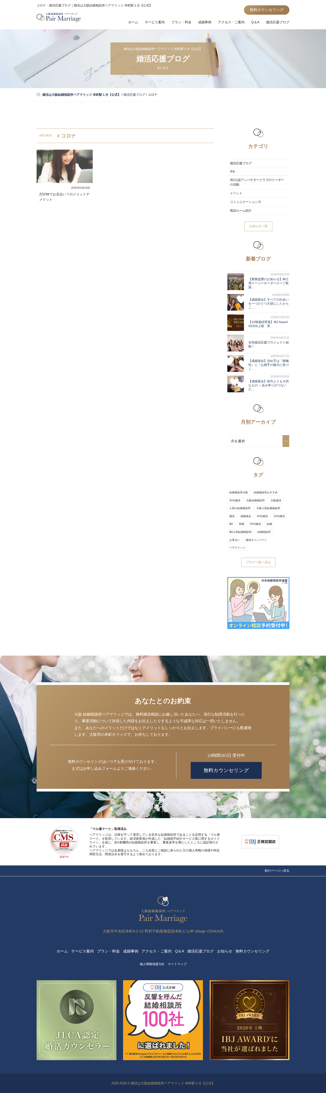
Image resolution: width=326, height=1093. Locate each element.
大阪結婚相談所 (255, 500)
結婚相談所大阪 (238, 492)
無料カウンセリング (267, 10)
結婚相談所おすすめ (266, 492)
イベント (236, 193)
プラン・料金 (181, 22)
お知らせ (224, 951)
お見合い (234, 540)
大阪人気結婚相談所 (268, 508)
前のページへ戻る (277, 870)
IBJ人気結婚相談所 (240, 532)
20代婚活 (279, 516)
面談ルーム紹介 (241, 210)
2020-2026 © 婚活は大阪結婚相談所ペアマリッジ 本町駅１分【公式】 (163, 1083)
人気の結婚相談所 (240, 508)
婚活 (232, 516)
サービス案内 (155, 22)
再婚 (241, 524)
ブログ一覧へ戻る (258, 562)
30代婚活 (234, 500)
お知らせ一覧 (258, 226)
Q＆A (255, 22)
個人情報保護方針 (152, 964)
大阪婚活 (276, 500)
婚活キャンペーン (256, 540)
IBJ (231, 524)
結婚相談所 (264, 532)
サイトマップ (177, 964)
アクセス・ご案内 (231, 22)
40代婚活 (262, 516)
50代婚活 (255, 524)
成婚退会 (245, 516)
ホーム (133, 22)
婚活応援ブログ (277, 22)
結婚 (269, 524)
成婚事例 (204, 22)
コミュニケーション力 (245, 202)
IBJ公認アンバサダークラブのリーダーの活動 (257, 182)
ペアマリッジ (237, 547)
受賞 (232, 171)
